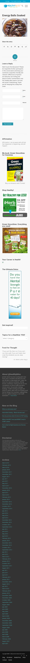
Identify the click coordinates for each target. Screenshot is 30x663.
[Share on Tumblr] (22, 46)
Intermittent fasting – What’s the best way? (13, 412)
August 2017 (6, 476)
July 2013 (5, 529)
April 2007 (5, 643)
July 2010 (5, 586)
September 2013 (7, 527)
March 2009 (5, 616)
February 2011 (6, 577)
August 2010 (6, 584)
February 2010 (6, 591)
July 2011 (5, 570)
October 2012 (6, 547)
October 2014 (6, 506)
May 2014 (5, 515)
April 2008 (5, 634)
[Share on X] (8, 46)
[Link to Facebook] (21, 655)
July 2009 (5, 607)
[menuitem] (7, 1)
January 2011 (6, 579)
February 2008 (6, 639)
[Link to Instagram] (24, 655)
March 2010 (5, 588)
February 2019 (6, 465)
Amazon (13, 183)
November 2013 (7, 522)
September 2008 (7, 625)
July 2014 (5, 511)
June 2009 (5, 609)
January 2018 (6, 470)
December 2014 (7, 502)
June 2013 (5, 531)
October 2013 (6, 524)
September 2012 (7, 550)
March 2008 (5, 636)
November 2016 (7, 488)
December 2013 (7, 520)
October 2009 (6, 600)
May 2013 (5, 534)
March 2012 (5, 556)
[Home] (12, 6)
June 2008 (5, 632)
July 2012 (5, 552)
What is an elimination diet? (9, 409)
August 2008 (6, 627)
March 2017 (5, 486)
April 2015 (5, 492)
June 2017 (5, 481)
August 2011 (6, 568)
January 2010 (6, 593)
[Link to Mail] (26, 655)
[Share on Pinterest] (15, 46)
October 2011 (6, 563)
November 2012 (7, 545)
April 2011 (5, 575)
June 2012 (5, 554)
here (20, 450)
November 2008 (7, 623)
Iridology (7, 1)
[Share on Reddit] (26, 46)
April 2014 (5, 518)
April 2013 (5, 536)
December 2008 (7, 620)
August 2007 (6, 641)
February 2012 (6, 559)
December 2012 (7, 543)
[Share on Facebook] (4, 46)
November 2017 (7, 474)
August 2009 (6, 604)
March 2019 (5, 463)
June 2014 (5, 513)
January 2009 (6, 618)
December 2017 (7, 472)
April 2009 (5, 614)
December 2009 (7, 595)
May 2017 (5, 483)
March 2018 (5, 467)
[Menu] (25, 6)
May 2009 (5, 611)
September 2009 (7, 602)
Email (24, 97)
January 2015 (6, 499)
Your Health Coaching (16, 1)
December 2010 (7, 582)
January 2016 (6, 490)
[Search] (21, 6)
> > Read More (12, 395)
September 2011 (7, 566)
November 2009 (7, 598)
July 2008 (5, 630)
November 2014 (7, 504)
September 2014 (7, 508)
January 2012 (6, 561)
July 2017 (5, 479)
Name (24, 91)
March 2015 (5, 495)
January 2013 (6, 540)
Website (24, 102)
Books (24, 1)
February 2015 (6, 497)
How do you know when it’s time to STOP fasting (15, 416)
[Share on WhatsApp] (11, 46)
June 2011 (5, 572)
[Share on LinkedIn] (18, 46)
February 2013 (6, 538)
